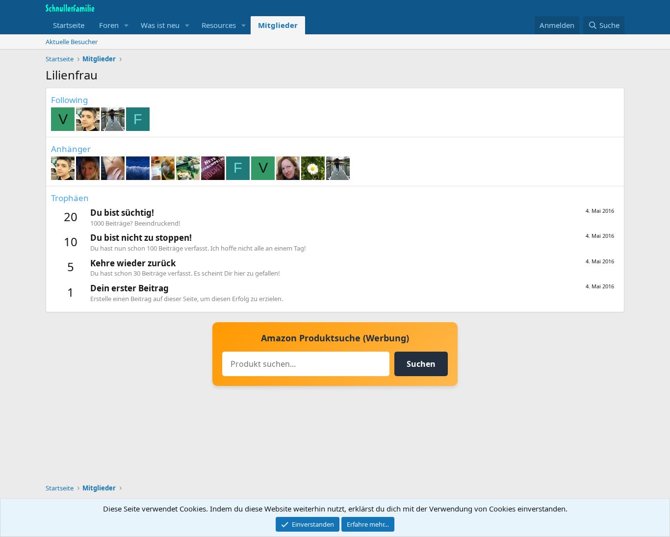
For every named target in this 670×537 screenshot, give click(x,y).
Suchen (421, 363)
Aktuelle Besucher (72, 41)
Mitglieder (278, 25)
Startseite (68, 25)
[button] (126, 25)
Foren (109, 25)
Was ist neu (160, 25)
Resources (219, 25)
